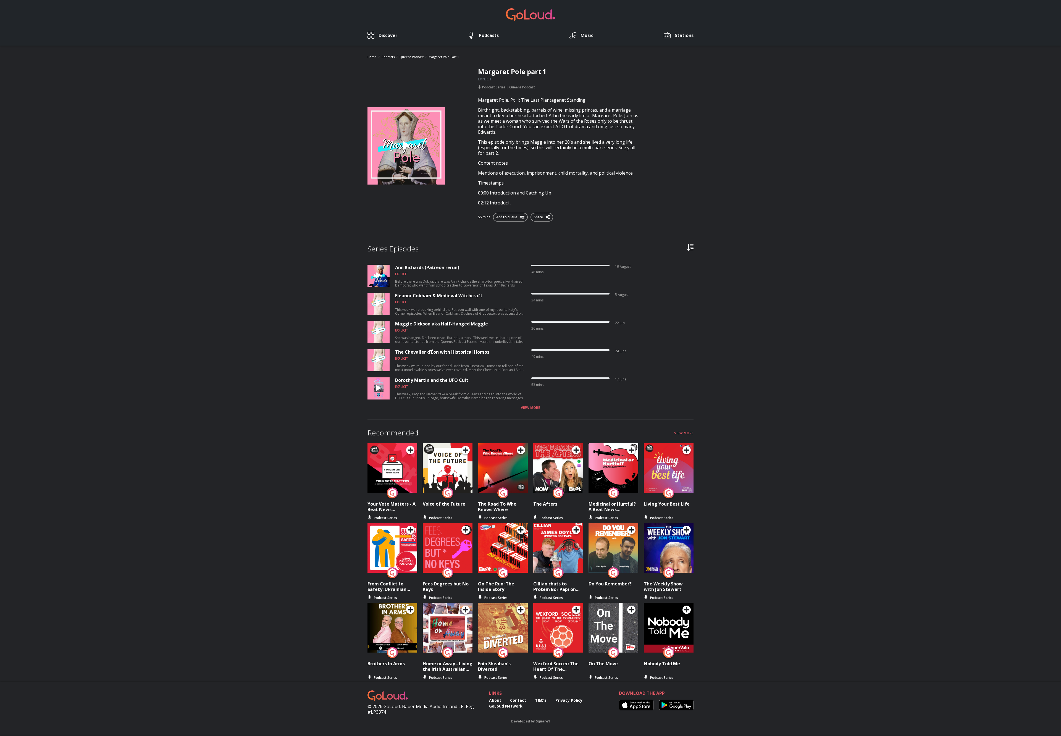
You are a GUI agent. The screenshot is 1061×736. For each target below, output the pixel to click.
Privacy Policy (568, 700)
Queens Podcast (412, 57)
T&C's (541, 700)
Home (372, 57)
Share (538, 216)
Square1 (543, 721)
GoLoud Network (505, 706)
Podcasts (388, 57)
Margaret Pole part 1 (444, 57)
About (495, 700)
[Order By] (690, 247)
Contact (518, 700)
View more (530, 407)
